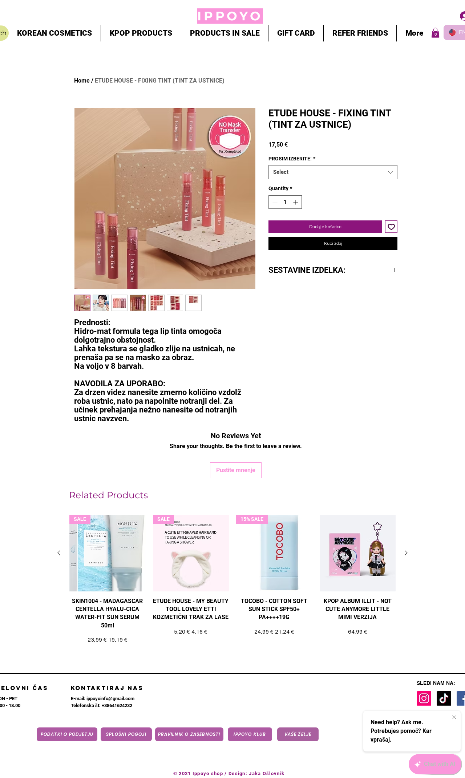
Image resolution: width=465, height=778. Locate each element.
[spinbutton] (285, 202)
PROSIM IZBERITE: (291, 158)
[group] (232, 585)
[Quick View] (358, 553)
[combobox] (332, 172)
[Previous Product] (58, 552)
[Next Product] (406, 552)
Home (82, 80)
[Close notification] (454, 717)
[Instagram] (424, 698)
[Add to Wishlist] (391, 226)
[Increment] (296, 202)
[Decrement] (274, 202)
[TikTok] (444, 698)
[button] (435, 32)
